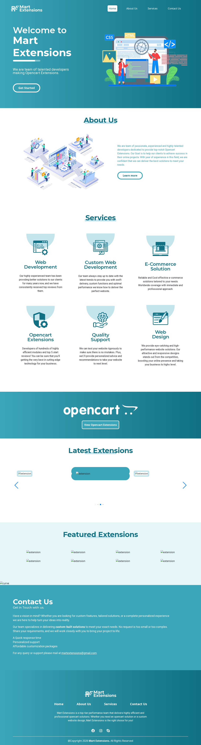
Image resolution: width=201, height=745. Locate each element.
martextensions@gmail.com (79, 653)
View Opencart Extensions (100, 425)
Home (112, 8)
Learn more (130, 175)
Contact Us (174, 8)
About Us (131, 8)
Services (153, 8)
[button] (16, 485)
